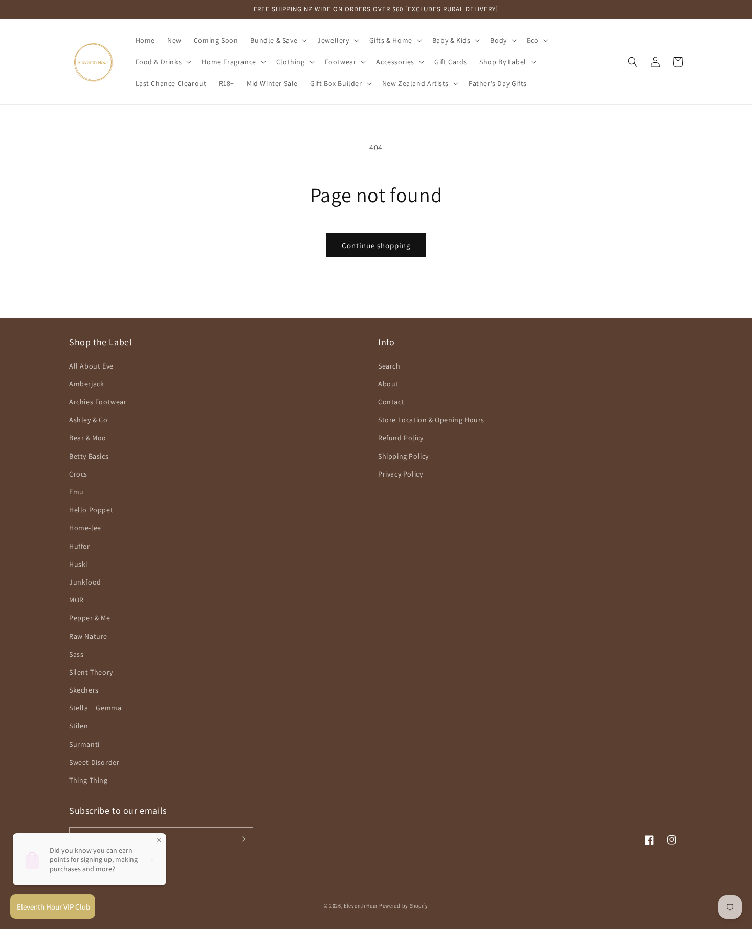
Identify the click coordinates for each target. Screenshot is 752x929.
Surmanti (84, 744)
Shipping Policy (403, 456)
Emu (76, 491)
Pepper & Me (89, 617)
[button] (277, 40)
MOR (76, 599)
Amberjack (86, 383)
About (388, 383)
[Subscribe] (241, 839)
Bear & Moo (87, 437)
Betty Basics (88, 456)
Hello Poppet (91, 509)
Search (389, 366)
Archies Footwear (98, 401)
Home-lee (85, 527)
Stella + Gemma (95, 707)
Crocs (78, 474)
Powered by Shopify (403, 905)
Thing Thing (88, 780)
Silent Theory (91, 672)
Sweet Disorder (94, 762)
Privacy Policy (400, 474)
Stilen (79, 725)
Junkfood (85, 582)
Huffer (79, 546)
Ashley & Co (88, 419)
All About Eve (91, 366)
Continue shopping (376, 245)
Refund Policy (401, 437)
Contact (391, 401)
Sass (76, 654)
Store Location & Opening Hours (431, 419)
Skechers (84, 690)
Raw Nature (88, 636)
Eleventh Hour (361, 905)
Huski (78, 564)
